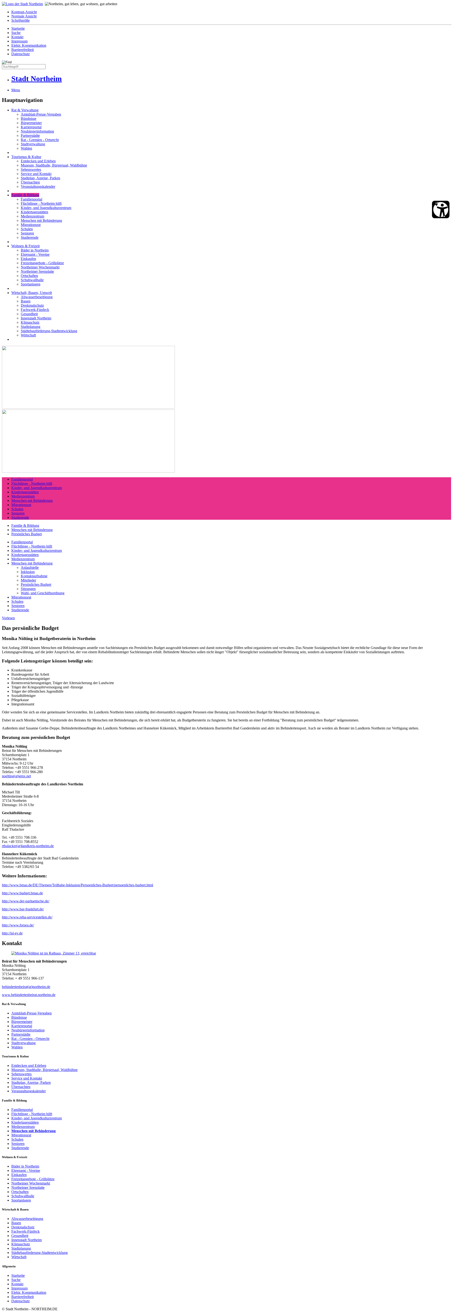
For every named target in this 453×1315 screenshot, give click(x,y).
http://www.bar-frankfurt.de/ (23, 909)
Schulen (27, 229)
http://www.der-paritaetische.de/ (25, 901)
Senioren (27, 233)
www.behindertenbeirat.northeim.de (28, 995)
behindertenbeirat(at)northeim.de (26, 987)
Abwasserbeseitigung (37, 297)
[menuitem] (231, 12)
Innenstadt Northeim (36, 318)
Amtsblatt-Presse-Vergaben (41, 114)
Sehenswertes (31, 170)
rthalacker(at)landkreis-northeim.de (28, 846)
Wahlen (26, 148)
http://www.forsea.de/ (18, 925)
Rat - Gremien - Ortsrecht (40, 140)
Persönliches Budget (26, 534)
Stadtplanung (30, 327)
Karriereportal (31, 127)
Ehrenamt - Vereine (35, 254)
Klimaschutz (30, 322)
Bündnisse (28, 119)
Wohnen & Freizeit (25, 246)
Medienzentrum (32, 216)
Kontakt (17, 37)
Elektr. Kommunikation (28, 45)
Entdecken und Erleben (38, 161)
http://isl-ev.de (12, 933)
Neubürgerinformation (37, 131)
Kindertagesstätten (34, 212)
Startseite (18, 28)
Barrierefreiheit (22, 50)
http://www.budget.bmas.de (22, 893)
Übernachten (30, 182)
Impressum (19, 41)
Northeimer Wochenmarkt (40, 267)
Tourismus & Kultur (26, 157)
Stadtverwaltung (33, 144)
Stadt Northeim (36, 78)
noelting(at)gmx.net (16, 776)
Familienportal (31, 199)
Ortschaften (29, 276)
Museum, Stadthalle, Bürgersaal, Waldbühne (54, 165)
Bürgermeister (31, 123)
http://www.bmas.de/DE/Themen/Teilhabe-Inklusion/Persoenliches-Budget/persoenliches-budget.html (77, 885)
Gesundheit (29, 314)
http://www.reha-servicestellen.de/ (27, 917)
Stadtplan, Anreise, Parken (40, 178)
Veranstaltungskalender (38, 186)
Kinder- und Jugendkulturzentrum (46, 208)
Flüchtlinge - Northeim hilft (41, 203)
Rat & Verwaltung (24, 110)
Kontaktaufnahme (34, 576)
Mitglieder (28, 580)
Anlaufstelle (30, 567)
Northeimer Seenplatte (37, 271)
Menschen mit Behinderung (41, 220)
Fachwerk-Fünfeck (35, 310)
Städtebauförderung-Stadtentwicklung (49, 331)
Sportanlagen (30, 284)
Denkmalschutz (32, 305)
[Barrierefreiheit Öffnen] (441, 209)
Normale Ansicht (24, 16)
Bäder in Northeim (35, 250)
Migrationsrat (31, 225)
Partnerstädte (30, 136)
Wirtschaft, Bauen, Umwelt (31, 293)
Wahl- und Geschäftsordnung (42, 593)
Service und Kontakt (36, 174)
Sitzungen (28, 589)
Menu (15, 90)
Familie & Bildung (25, 195)
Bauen (25, 301)
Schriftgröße (20, 20)
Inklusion (28, 572)
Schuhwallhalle (32, 280)
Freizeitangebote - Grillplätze (42, 263)
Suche (16, 33)
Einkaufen (28, 259)
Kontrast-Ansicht (24, 12)
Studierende (29, 237)
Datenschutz (20, 54)
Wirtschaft (28, 335)
